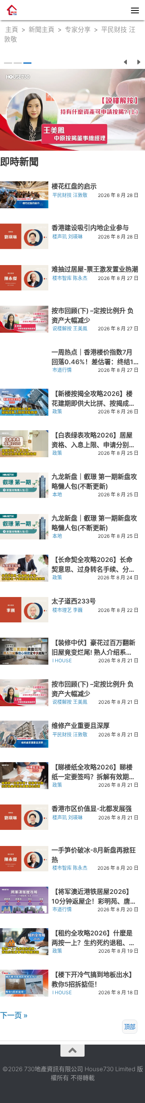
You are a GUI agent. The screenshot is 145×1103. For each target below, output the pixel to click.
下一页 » (14, 1015)
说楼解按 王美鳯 (69, 329)
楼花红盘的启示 (74, 186)
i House (62, 660)
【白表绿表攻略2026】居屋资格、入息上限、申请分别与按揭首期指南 (93, 444)
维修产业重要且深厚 (81, 726)
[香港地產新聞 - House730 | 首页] (14, 10)
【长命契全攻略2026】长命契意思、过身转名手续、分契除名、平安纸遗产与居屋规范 (93, 569)
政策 (57, 411)
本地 (57, 494)
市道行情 (62, 370)
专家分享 (78, 29)
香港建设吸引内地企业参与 (90, 228)
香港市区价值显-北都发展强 (92, 808)
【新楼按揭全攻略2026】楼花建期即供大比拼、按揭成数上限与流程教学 (93, 403)
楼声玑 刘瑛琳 (67, 237)
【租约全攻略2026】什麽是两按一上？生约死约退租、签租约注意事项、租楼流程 (93, 942)
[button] (125, 61)
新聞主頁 (41, 29)
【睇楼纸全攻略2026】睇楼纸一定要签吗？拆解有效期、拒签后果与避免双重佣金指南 (93, 776)
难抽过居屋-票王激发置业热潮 (95, 269)
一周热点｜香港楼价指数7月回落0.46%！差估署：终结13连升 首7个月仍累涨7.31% (94, 361)
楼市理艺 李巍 (67, 610)
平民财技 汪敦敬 (69, 195)
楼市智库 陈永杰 (69, 278)
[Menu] (135, 10)
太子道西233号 (74, 601)
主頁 (11, 29)
